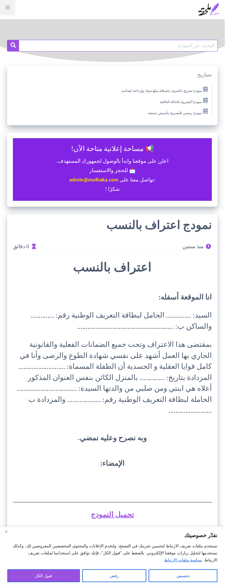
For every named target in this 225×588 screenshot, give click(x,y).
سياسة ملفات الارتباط (183, 560)
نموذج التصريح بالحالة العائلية (181, 102)
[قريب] (6, 531)
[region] (112, 557)
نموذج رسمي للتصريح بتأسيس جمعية (175, 113)
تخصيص (183, 575)
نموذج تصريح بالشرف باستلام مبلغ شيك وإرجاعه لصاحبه (161, 91)
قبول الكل (43, 575)
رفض (114, 575)
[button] (7, 7)
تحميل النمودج (112, 515)
